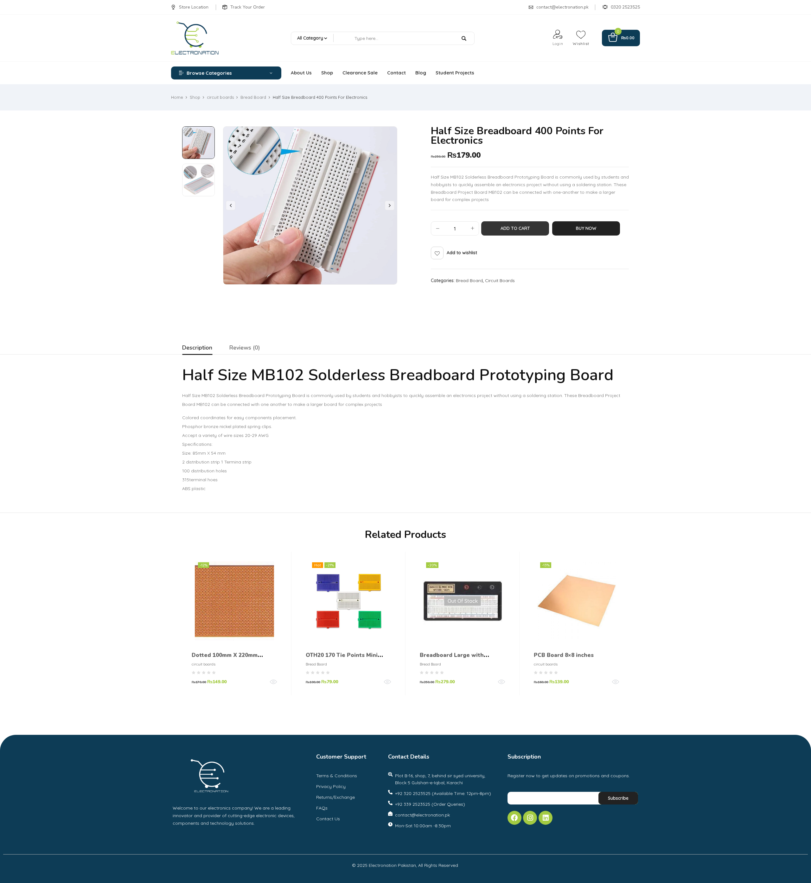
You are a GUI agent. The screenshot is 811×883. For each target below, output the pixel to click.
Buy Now (586, 228)
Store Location (193, 7)
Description (197, 347)
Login (557, 43)
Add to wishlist (462, 252)
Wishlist (581, 43)
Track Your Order (247, 7)
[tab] (197, 348)
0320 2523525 (625, 7)
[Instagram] (530, 818)
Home (177, 97)
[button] (621, 38)
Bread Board (253, 97)
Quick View (273, 682)
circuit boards (220, 97)
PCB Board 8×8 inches (564, 655)
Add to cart (515, 228)
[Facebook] (514, 818)
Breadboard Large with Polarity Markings (452, 660)
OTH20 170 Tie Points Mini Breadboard (342, 660)
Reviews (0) (244, 347)
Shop (195, 97)
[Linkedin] (545, 818)
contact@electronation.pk (562, 7)
